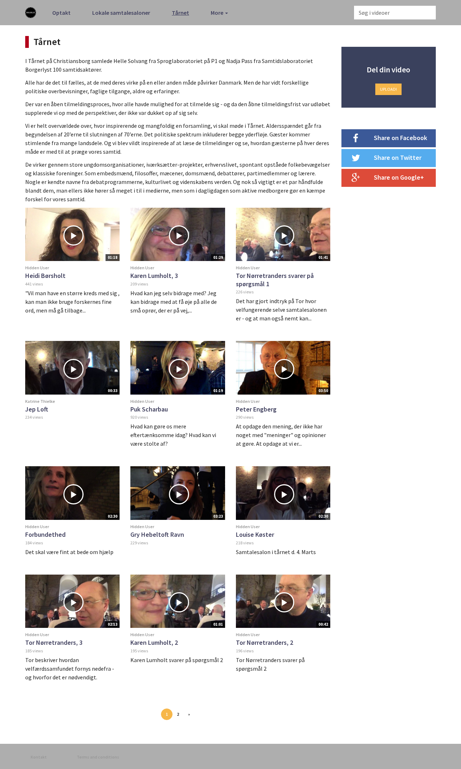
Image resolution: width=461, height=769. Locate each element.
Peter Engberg (256, 409)
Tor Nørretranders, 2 (264, 642)
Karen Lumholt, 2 (154, 642)
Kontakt (39, 757)
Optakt (61, 12)
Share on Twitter (397, 157)
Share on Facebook (400, 138)
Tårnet (180, 12)
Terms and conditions (98, 757)
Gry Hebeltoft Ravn (157, 534)
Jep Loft (36, 409)
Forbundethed (45, 534)
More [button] (217, 12)
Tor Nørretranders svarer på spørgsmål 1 (275, 279)
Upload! (388, 89)
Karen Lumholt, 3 (154, 275)
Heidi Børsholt (45, 275)
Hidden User (37, 267)
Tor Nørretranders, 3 (53, 642)
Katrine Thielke (40, 401)
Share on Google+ (399, 177)
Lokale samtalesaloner (121, 12)
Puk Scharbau (149, 409)
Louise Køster (255, 534)
